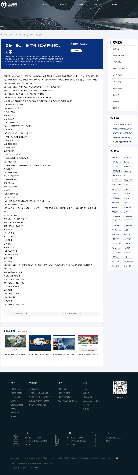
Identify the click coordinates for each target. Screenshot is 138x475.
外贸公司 (127, 252)
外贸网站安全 (116, 198)
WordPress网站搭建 (117, 230)
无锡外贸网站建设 (117, 239)
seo (125, 175)
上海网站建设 (128, 261)
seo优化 (114, 157)
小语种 (126, 212)
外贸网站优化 (116, 185)
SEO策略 (127, 193)
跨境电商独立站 (117, 203)
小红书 (126, 230)
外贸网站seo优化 (117, 162)
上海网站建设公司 (117, 234)
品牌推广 (14, 401)
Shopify (126, 162)
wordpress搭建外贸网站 (129, 221)
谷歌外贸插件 (116, 243)
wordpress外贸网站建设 (117, 189)
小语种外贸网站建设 (120, 68)
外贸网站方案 (34, 389)
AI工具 (114, 221)
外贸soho (127, 203)
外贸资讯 (80, 4)
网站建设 (45, 4)
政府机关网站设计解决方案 (72, 314)
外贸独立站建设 (17, 405)
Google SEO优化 (129, 157)
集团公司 (116, 108)
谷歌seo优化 (128, 180)
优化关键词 (115, 266)
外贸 (125, 257)
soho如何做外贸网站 (129, 225)
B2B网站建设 (128, 216)
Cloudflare (115, 225)
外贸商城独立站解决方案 (38, 393)
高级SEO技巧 (116, 175)
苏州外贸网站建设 (129, 239)
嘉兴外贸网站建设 (129, 266)
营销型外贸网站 (118, 55)
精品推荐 (116, 49)
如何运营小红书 (129, 234)
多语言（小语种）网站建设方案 (41, 397)
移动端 (13, 409)
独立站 (126, 185)
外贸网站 (115, 166)
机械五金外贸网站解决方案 (39, 401)
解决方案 (115, 180)
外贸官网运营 (16, 393)
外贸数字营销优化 (65, 397)
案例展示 (63, 4)
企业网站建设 (16, 397)
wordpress (127, 166)
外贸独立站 (117, 62)
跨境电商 (115, 212)
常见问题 (86, 409)
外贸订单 (115, 257)
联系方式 (114, 4)
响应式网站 (117, 82)
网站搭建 (127, 248)
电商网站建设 (16, 416)
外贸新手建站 (116, 252)
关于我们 (97, 4)
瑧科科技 (16, 468)
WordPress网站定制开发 (67, 401)
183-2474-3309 (35, 438)
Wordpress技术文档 (117, 248)
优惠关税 (127, 243)
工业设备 (116, 95)
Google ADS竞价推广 (91, 401)
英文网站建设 (117, 75)
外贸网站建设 (116, 171)
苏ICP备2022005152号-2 (21, 464)
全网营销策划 (117, 88)
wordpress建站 (129, 171)
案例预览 (76, 51)
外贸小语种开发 (64, 393)
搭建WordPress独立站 (129, 198)
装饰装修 (116, 101)
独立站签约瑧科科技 (117, 261)
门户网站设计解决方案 (19, 314)
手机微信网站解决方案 (37, 405)
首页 (28, 4)
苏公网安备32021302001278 (42, 464)
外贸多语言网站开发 (129, 207)
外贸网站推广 (116, 216)
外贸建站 (127, 189)
